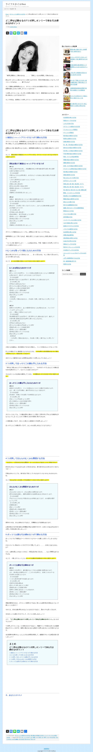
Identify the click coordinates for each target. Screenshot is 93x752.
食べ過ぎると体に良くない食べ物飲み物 (74, 190)
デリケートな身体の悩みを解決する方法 (74, 169)
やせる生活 (21, 739)
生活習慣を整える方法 (69, 232)
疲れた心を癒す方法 (69, 202)
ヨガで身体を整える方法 (70, 223)
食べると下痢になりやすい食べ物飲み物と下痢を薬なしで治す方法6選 (78, 82)
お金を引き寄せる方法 (69, 241)
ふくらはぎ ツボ (28, 737)
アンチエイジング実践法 (70, 129)
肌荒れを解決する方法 (69, 138)
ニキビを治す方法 (68, 123)
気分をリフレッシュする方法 (71, 247)
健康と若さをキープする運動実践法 (73, 208)
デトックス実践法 (68, 132)
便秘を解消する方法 (69, 175)
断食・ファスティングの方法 (71, 193)
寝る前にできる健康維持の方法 (72, 196)
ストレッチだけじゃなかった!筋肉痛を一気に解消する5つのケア (78, 59)
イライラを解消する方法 (70, 229)
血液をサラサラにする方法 (71, 226)
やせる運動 (15, 739)
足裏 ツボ (40, 737)
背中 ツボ (46, 737)
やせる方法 (52, 737)
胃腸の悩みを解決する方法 (71, 159)
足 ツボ (21, 737)
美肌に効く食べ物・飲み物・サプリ (73, 184)
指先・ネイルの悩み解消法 (71, 156)
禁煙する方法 (67, 264)
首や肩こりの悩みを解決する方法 (72, 150)
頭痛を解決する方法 (69, 141)
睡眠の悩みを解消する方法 (71, 199)
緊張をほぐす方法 (68, 211)
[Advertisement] (32, 116)
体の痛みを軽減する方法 (37, 735)
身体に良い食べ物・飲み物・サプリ (73, 187)
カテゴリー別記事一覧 (10, 9)
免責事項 (46, 748)
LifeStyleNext (13, 27)
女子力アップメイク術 (69, 181)
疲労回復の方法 (67, 217)
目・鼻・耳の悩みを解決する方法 (72, 144)
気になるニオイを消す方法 (71, 178)
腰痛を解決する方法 (69, 162)
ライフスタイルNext (16, 4)
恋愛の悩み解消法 (68, 235)
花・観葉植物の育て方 (69, 261)
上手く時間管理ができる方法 (71, 258)
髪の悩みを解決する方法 (70, 135)
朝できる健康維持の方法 (70, 205)
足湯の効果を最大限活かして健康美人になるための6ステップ (78, 67)
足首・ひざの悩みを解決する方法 (72, 166)
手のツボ (33, 739)
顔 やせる (27, 739)
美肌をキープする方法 (69, 120)
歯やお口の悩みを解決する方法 (72, 147)
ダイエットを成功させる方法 (22, 735)
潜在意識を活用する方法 (70, 238)
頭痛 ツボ (35, 737)
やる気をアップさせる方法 (71, 250)
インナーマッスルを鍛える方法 (72, 220)
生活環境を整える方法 (69, 117)
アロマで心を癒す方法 (69, 214)
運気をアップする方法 (69, 244)
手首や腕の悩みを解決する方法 (72, 153)
